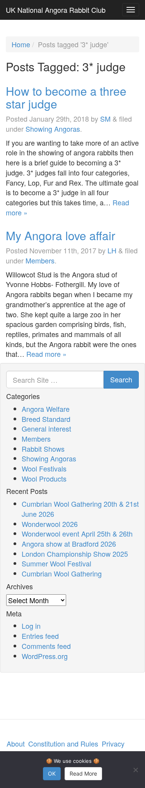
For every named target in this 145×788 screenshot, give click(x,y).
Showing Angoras (53, 129)
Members (40, 260)
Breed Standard (46, 419)
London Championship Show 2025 (75, 554)
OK (52, 773)
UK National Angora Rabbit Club (56, 10)
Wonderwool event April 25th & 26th (77, 533)
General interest (46, 428)
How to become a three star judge (66, 97)
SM (105, 119)
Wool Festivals (44, 468)
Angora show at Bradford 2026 (69, 544)
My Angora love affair (60, 235)
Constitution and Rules (63, 743)
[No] (135, 770)
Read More (83, 773)
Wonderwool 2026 (50, 524)
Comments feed (46, 646)
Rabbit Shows (43, 449)
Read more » (46, 354)
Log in (31, 626)
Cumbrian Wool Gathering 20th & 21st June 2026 (80, 509)
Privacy (113, 743)
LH (111, 250)
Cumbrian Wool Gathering (62, 573)
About (16, 743)
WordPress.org (45, 656)
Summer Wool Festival (56, 563)
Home (21, 44)
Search (121, 379)
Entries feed (40, 636)
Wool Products (44, 478)
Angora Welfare (46, 409)
